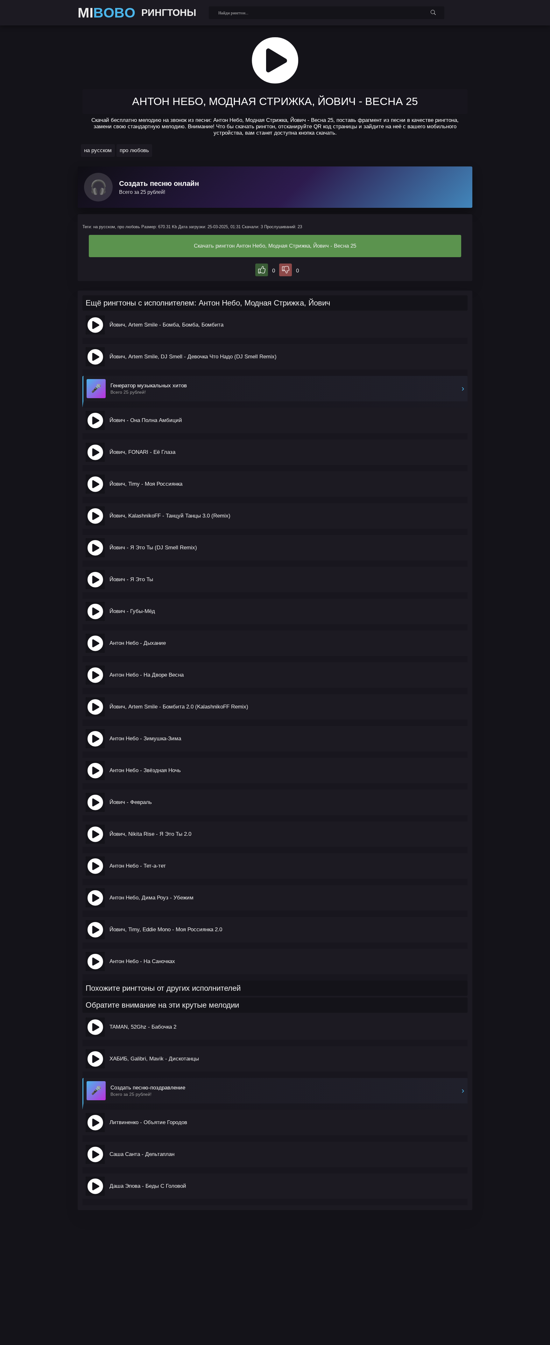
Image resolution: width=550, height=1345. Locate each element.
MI (106, 12)
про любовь (134, 150)
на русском (98, 150)
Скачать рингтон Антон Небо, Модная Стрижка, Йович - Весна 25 (275, 246)
